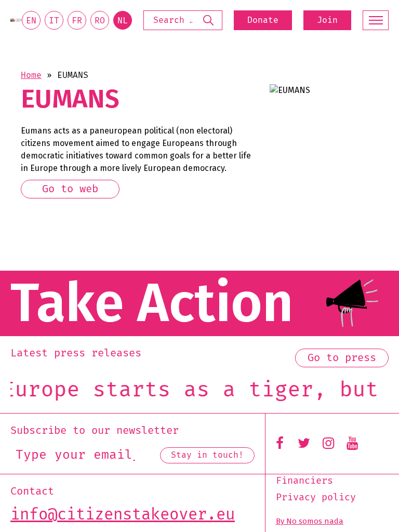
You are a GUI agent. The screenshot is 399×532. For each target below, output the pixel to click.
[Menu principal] (376, 20)
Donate (262, 20)
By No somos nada (309, 521)
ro (100, 21)
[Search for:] (183, 20)
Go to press (342, 358)
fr (77, 21)
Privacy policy (316, 497)
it (54, 21)
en (31, 21)
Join (327, 20)
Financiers (304, 481)
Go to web (70, 189)
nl (122, 21)
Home (31, 75)
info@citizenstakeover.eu (122, 515)
